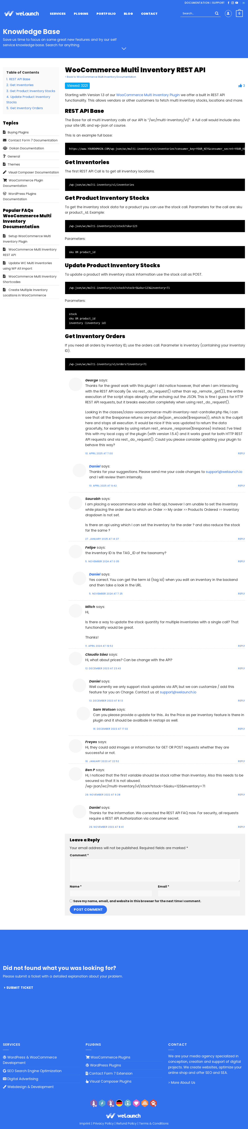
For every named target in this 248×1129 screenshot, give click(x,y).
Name (76, 886)
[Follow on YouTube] (236, 3)
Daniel (94, 466)
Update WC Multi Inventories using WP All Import (27, 266)
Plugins (81, 13)
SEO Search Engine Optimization (34, 1071)
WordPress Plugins (105, 1065)
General (14, 156)
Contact (149, 13)
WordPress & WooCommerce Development (30, 1060)
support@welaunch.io (224, 471)
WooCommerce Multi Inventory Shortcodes (30, 279)
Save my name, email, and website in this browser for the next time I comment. (137, 901)
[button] (239, 13)
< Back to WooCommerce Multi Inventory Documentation (100, 77)
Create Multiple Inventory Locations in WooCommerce (25, 293)
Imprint (84, 1123)
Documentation (197, 3)
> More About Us (181, 1082)
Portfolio (106, 13)
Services (58, 13)
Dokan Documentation (26, 148)
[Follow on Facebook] (228, 3)
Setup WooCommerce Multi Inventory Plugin (27, 239)
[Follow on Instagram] (232, 3)
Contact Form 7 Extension (110, 1073)
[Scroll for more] (124, 49)
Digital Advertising (22, 1079)
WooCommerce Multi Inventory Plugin (148, 95)
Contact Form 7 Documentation (33, 140)
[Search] (216, 13)
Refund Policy (126, 1123)
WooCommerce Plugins (110, 1057)
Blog (128, 13)
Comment (79, 855)
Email (163, 886)
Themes (14, 164)
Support (218, 3)
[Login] (228, 13)
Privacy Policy (103, 1123)
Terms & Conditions (154, 1123)
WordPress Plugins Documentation (19, 196)
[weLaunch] (22, 13)
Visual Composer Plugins (110, 1081)
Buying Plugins (18, 132)
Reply (241, 453)
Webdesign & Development (30, 1087)
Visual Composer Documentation (33, 172)
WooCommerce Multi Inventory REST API (30, 252)
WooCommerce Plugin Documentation (23, 183)
